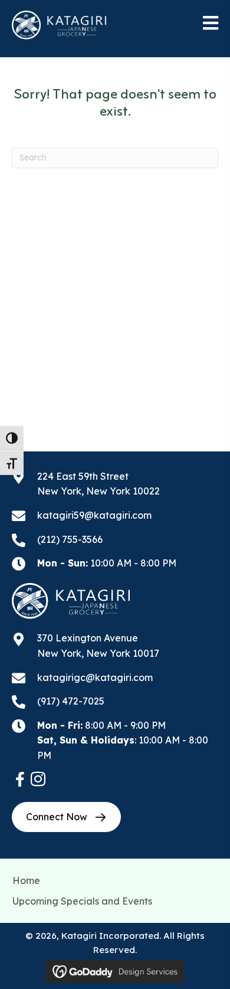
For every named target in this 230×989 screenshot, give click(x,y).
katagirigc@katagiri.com (95, 677)
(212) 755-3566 (70, 539)
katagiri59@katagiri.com (94, 515)
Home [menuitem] (26, 880)
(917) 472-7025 (70, 701)
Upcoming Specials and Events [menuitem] (82, 901)
